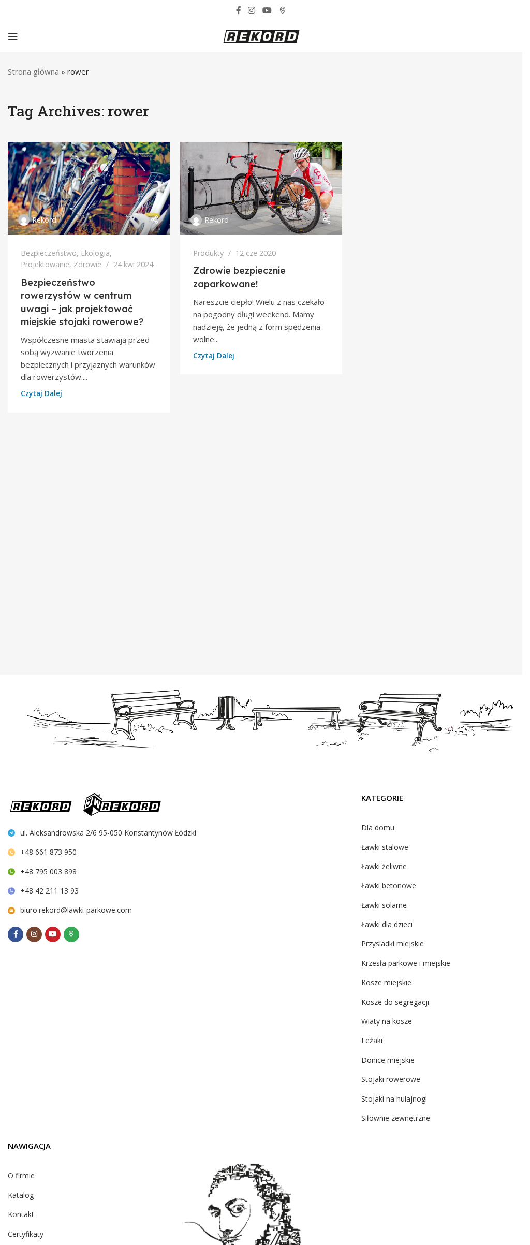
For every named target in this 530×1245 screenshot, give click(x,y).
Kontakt (21, 1214)
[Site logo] (261, 35)
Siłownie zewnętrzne (395, 1118)
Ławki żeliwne (384, 866)
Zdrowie (87, 264)
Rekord (44, 220)
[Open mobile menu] (13, 36)
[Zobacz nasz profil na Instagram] (252, 10)
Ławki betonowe (388, 885)
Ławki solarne (384, 905)
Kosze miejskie (386, 982)
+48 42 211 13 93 (49, 891)
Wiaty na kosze (386, 1021)
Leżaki (371, 1040)
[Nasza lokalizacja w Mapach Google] (282, 10)
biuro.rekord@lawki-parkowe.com (76, 910)
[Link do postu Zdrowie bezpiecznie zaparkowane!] (261, 188)
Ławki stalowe (384, 847)
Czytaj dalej (41, 393)
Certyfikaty (25, 1234)
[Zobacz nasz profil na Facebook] (238, 10)
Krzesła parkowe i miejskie (405, 963)
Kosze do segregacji (395, 1002)
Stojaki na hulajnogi (394, 1099)
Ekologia (95, 253)
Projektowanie (45, 264)
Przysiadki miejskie (392, 943)
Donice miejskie (388, 1060)
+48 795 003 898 (48, 871)
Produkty (208, 253)
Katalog (21, 1195)
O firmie (21, 1175)
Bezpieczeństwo (49, 253)
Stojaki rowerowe (390, 1079)
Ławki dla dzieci (387, 924)
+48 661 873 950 (48, 852)
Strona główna (33, 71)
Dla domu (377, 827)
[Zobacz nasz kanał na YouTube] (267, 10)
